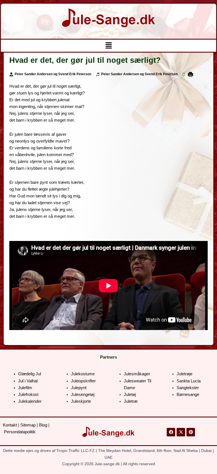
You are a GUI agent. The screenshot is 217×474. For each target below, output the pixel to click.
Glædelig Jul (29, 374)
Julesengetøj (82, 394)
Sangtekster (188, 387)
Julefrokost (28, 394)
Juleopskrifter (83, 381)
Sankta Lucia (189, 381)
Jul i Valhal (28, 381)
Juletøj (130, 394)
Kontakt (10, 425)
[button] (108, 46)
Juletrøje (184, 374)
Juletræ (131, 401)
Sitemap (28, 425)
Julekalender (30, 401)
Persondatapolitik (20, 432)
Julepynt (78, 387)
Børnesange (188, 394)
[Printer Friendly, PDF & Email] (190, 74)
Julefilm (25, 387)
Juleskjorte (81, 401)
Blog (43, 425)
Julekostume (83, 374)
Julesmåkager (137, 374)
